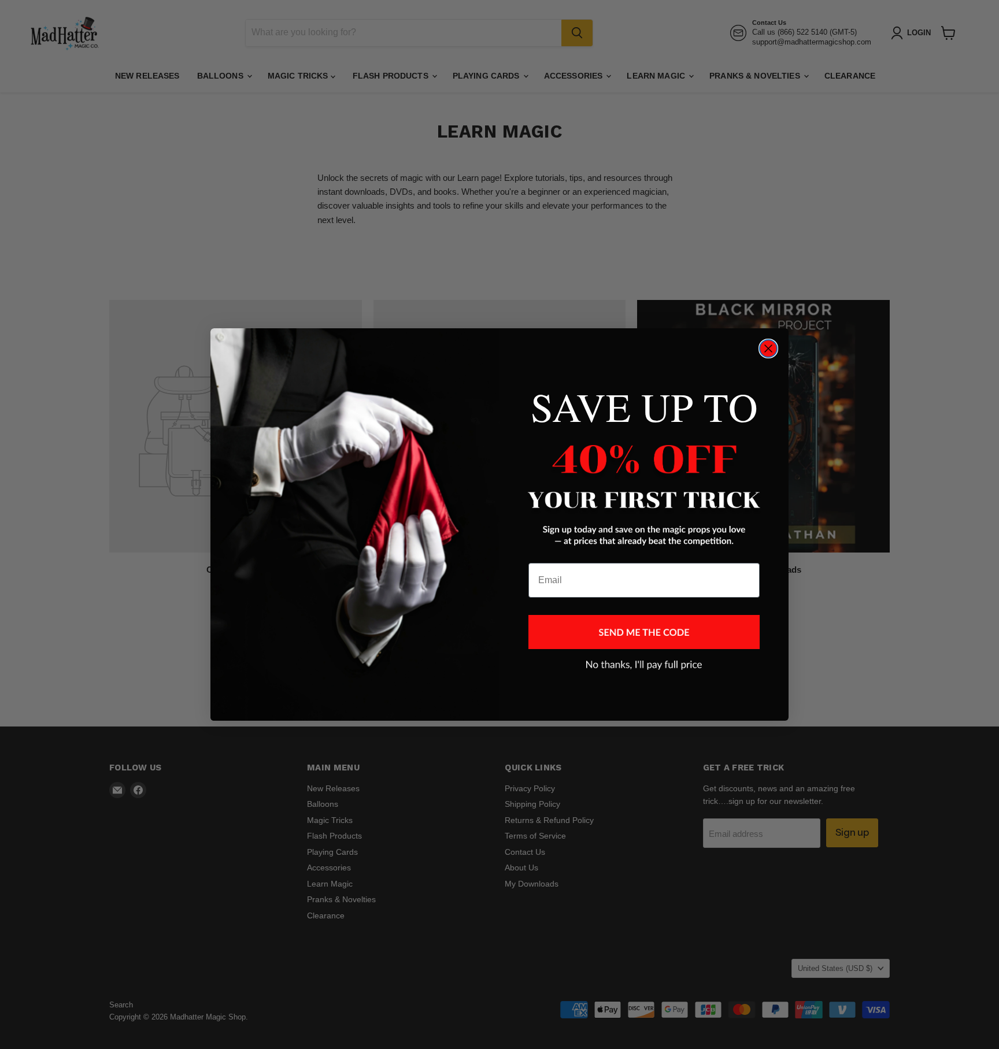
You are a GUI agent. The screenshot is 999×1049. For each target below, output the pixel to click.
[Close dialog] (768, 348)
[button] (644, 632)
